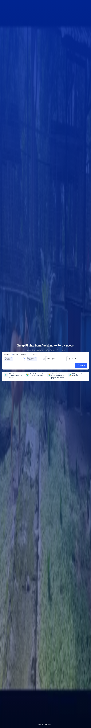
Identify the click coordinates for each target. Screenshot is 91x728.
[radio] (7, 354)
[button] (76, 2)
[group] (14, 358)
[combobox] (13, 359)
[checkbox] (34, 354)
